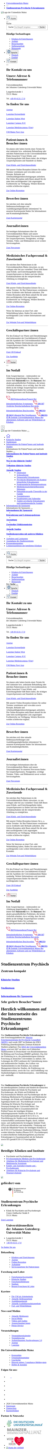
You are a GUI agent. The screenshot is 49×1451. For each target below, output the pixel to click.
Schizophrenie (22, 475)
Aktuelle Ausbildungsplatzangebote (26, 1303)
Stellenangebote (18, 46)
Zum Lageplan (7, 1220)
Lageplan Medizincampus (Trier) (19, 127)
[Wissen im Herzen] (15, 1445)
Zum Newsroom (13, 248)
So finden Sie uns (8, 1247)
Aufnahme (15, 1264)
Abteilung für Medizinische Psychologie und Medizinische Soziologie (24, 1162)
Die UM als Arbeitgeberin (22, 1296)
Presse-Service (17, 1325)
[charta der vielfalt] (15, 1448)
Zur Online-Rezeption (15, 190)
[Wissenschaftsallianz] (24, 1435)
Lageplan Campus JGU (16, 123)
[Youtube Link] (9, 1386)
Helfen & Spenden (19, 1365)
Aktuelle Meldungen (19, 1316)
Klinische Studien (13, 439)
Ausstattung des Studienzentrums (20, 541)
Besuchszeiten (17, 44)
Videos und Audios (19, 1321)
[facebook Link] (8, 1395)
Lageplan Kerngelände (15, 114)
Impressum (10, 1406)
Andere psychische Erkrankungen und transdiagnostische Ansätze (31, 502)
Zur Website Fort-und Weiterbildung (21, 322)
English (14, 57)
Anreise (9, 110)
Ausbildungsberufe (19, 1301)
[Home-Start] (8, 437)
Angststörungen (23, 496)
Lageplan (15, 1345)
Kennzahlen (16, 1355)
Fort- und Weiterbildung (21, 1306)
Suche (8, 23)
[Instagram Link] (8, 1390)
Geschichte (16, 1360)
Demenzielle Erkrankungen (28, 477)
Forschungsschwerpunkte (22, 1277)
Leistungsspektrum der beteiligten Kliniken (24, 546)
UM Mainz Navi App (15, 132)
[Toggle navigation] (28, 431)
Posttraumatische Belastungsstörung (31, 484)
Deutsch (14, 55)
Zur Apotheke (12, 356)
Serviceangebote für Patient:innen (25, 1267)
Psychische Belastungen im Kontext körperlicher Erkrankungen (31, 481)
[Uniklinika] (24, 1426)
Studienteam (11, 442)
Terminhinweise (18, 1338)
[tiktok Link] (8, 1399)
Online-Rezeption (18, 1262)
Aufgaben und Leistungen (17, 539)
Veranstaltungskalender (21, 1336)
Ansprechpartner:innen (20, 1323)
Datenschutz (11, 1408)
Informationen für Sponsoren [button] (18, 505)
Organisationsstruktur (20, 1358)
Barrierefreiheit (12, 1411)
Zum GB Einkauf (13, 352)
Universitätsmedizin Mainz (17, 3)
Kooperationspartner (14, 543)
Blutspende (16, 48)
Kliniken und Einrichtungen (22, 1257)
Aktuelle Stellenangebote (21, 1299)
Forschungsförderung (20, 1282)
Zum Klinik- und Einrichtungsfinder (21, 165)
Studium (14, 1284)
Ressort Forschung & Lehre (22, 1286)
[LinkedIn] (8, 1381)
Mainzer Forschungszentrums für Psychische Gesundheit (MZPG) (21, 1039)
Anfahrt (14, 41)
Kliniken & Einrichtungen (22, 39)
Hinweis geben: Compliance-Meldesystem (28, 1362)
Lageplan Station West (15, 119)
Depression (21, 472)
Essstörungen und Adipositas (29, 498)
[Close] (7, 21)
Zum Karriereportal (14, 218)
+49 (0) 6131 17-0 (17, 98)
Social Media (16, 1318)
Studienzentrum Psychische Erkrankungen (25, 8)
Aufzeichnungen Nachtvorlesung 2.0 (26, 1340)
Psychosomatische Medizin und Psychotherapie (25, 1159)
